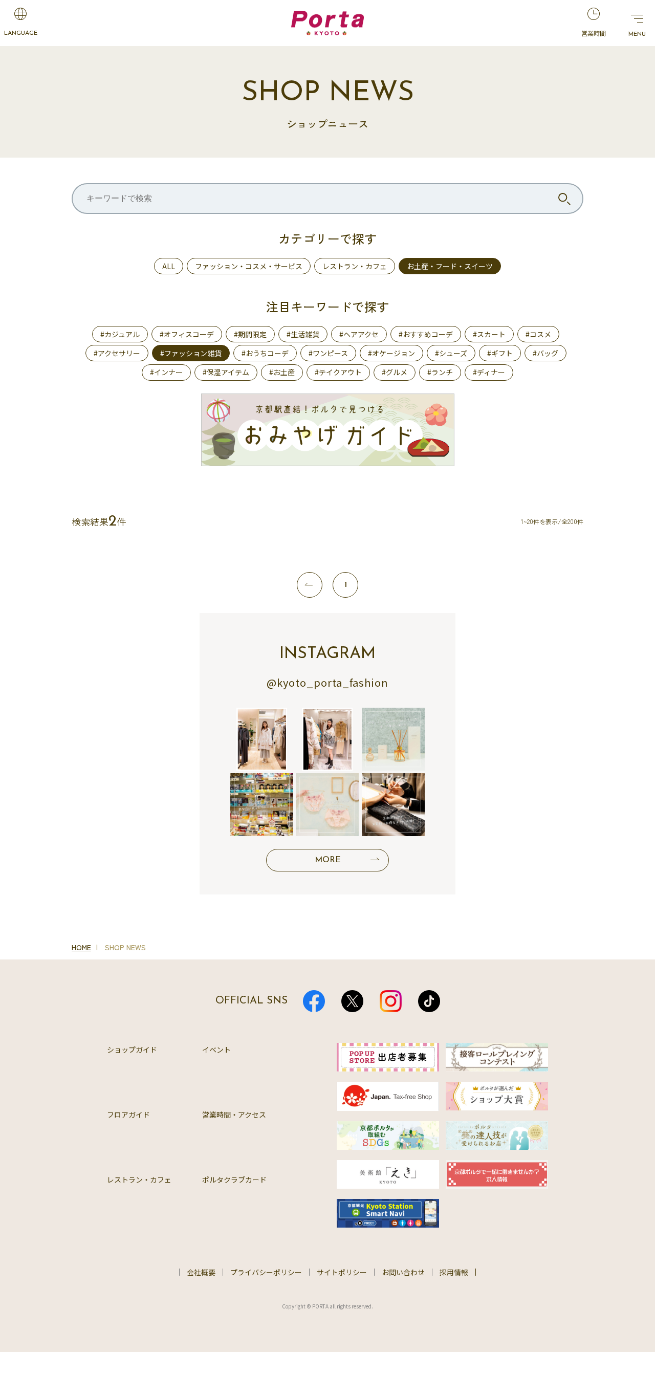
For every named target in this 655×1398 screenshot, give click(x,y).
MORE (328, 860)
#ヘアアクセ (359, 334)
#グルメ (394, 372)
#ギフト (500, 353)
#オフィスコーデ (187, 334)
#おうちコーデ (265, 353)
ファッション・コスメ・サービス (248, 266)
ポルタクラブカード (234, 1179)
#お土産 (282, 372)
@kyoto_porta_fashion (327, 682)
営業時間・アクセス (234, 1114)
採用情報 (454, 1272)
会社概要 (201, 1272)
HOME (81, 947)
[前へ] (309, 585)
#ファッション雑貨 (191, 353)
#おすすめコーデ (426, 334)
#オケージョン (391, 353)
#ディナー (489, 372)
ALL (168, 266)
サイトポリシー (342, 1272)
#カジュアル (120, 334)
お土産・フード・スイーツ (450, 266)
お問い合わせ (403, 1272)
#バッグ (545, 353)
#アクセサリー (117, 353)
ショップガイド (132, 1049)
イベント (216, 1049)
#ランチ (440, 372)
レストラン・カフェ (354, 266)
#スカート (489, 334)
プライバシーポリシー (266, 1272)
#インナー (166, 372)
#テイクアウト (338, 372)
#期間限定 (250, 334)
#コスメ (538, 334)
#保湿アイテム (226, 372)
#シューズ (451, 353)
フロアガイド (128, 1114)
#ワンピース (328, 353)
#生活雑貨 (303, 334)
